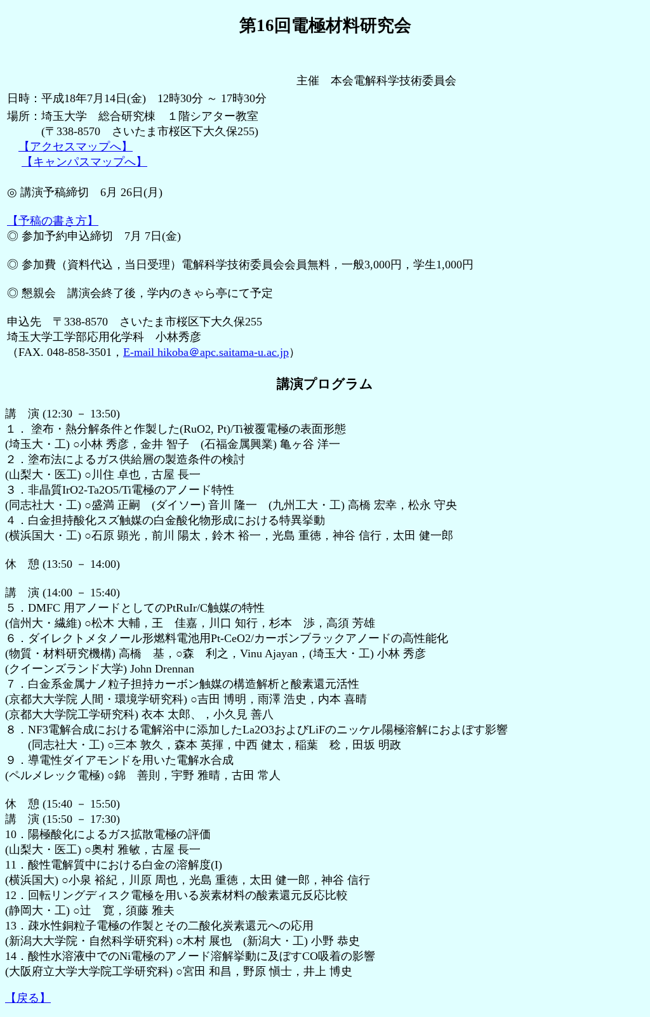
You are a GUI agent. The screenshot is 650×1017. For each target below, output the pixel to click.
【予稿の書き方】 (52, 220)
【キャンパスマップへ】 (84, 161)
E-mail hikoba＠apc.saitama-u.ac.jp (206, 352)
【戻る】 (28, 998)
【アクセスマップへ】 (75, 146)
